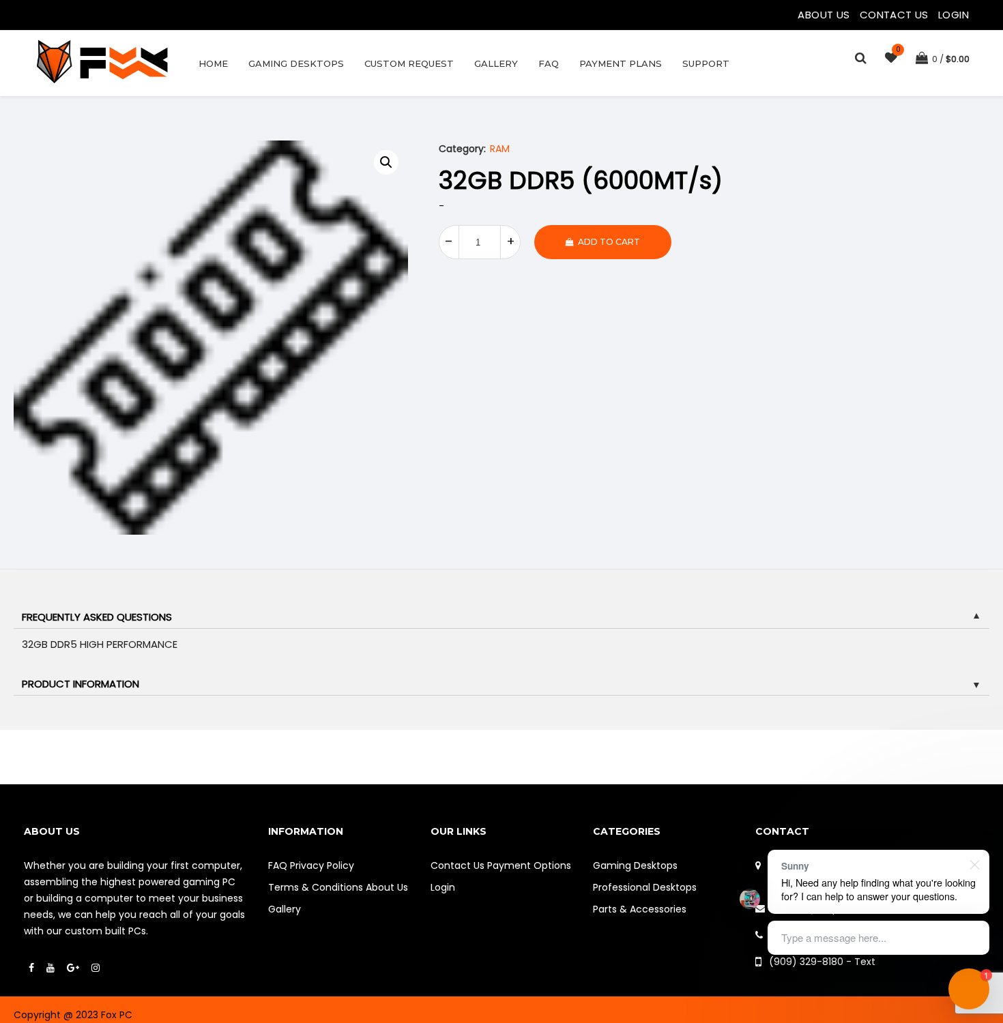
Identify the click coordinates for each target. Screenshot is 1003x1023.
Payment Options (529, 865)
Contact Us (895, 15)
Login (953, 15)
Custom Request (409, 63)
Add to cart (609, 242)
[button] (386, 162)
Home (213, 63)
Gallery (496, 63)
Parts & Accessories (639, 909)
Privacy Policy (322, 865)
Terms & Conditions (315, 887)
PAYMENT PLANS (620, 63)
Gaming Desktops (296, 63)
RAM (500, 148)
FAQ (548, 63)
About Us (825, 15)
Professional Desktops (645, 887)
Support (705, 63)
